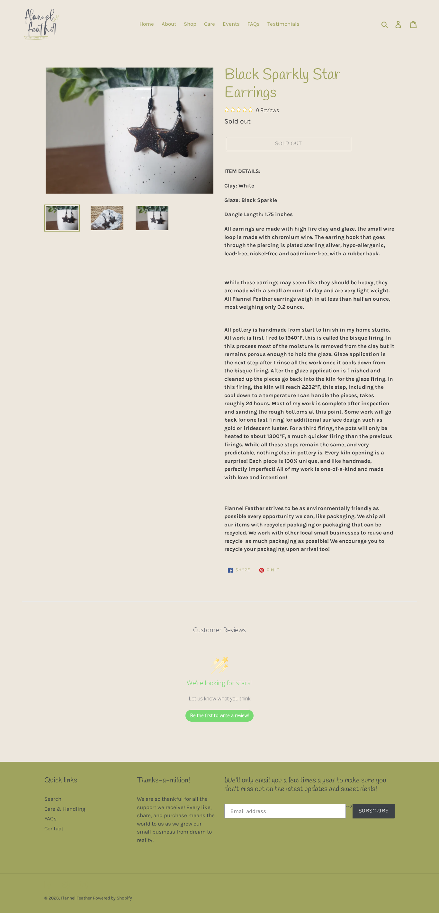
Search (52, 799)
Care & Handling (64, 809)
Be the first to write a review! (219, 715)
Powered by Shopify (112, 898)
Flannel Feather (76, 898)
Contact (53, 828)
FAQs (50, 818)
